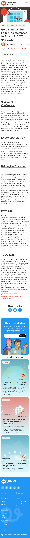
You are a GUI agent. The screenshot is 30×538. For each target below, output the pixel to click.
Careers (3, 501)
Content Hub (9, 48)
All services (19, 496)
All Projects (4, 513)
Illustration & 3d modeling (21, 502)
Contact (3, 504)
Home (3, 48)
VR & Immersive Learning (5, 516)
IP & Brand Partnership (4, 525)
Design (18, 498)
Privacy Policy (4, 530)
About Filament (5, 496)
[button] (26, 3)
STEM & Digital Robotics (5, 520)
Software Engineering (22, 505)
